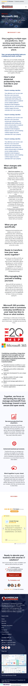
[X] (9, 647)
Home (3, 619)
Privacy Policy (5, 632)
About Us (4, 621)
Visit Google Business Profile (9, 675)
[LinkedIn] (3, 647)
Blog (3, 627)
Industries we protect (7, 625)
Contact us (4, 629)
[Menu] (25, 6)
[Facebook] (6, 647)
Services (4, 623)
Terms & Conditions (7, 634)
